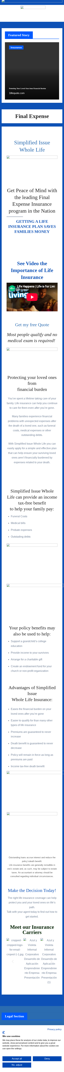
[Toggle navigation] (4, 13)
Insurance (16, 47)
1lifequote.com (17, 93)
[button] (12, 961)
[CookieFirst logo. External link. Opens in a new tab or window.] (3, 1032)
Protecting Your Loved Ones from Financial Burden (27, 88)
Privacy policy (54, 1029)
